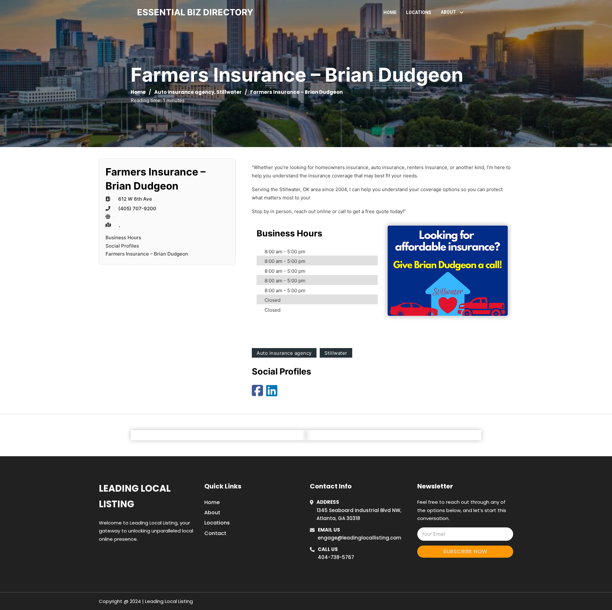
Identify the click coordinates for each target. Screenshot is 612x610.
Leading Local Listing (135, 496)
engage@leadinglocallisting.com (359, 537)
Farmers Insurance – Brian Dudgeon (147, 254)
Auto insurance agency (184, 92)
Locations (418, 12)
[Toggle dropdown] (461, 12)
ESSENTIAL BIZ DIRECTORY (195, 12)
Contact (215, 533)
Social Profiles (122, 246)
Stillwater (229, 92)
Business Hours (123, 237)
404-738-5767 (336, 557)
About (212, 512)
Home (390, 12)
